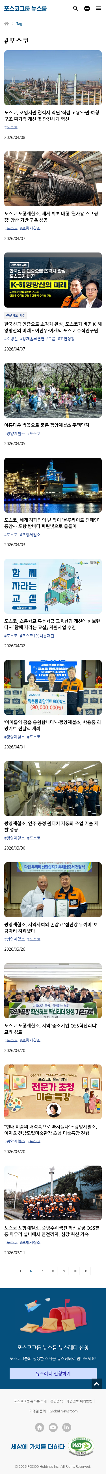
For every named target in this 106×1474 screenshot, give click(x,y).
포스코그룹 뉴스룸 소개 (30, 1401)
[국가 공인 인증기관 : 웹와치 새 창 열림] (81, 1446)
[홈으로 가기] (6, 24)
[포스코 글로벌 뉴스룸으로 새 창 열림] (87, 8)
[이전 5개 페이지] (20, 1271)
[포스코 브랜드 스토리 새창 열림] (38, 1446)
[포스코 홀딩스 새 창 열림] (39, 1427)
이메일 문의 (37, 1411)
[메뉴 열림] (98, 8)
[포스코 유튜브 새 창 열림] (53, 1427)
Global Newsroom (63, 1411)
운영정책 (56, 1401)
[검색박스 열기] (75, 8)
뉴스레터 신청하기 (53, 1373)
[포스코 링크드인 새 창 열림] (66, 1427)
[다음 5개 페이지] (86, 1271)
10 (75, 1271)
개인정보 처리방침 (79, 1401)
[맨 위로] (97, 1384)
